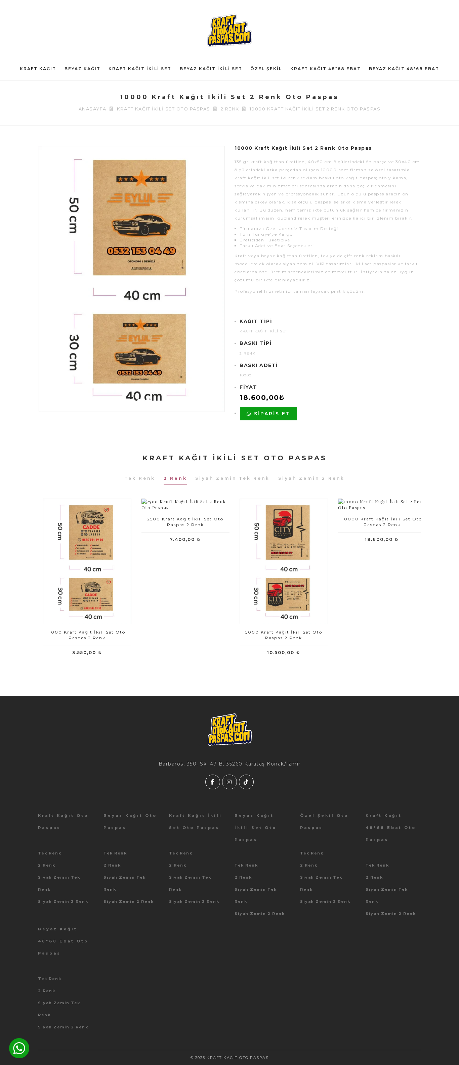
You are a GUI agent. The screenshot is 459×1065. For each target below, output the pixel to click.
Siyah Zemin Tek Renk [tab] (232, 478)
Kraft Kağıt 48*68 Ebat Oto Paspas (391, 827)
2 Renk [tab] (175, 478)
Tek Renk (49, 853)
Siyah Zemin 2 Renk (63, 901)
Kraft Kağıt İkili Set (140, 68)
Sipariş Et (271, 414)
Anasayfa (93, 108)
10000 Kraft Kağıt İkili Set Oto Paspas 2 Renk (382, 521)
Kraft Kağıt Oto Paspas (63, 821)
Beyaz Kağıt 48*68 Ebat (404, 68)
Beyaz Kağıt (82, 68)
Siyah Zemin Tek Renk (59, 883)
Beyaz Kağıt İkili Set (211, 68)
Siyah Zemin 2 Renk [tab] (311, 478)
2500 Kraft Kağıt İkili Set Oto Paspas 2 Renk (185, 521)
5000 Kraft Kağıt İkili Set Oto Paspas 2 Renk (283, 635)
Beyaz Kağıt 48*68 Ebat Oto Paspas (63, 941)
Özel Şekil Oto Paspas (324, 821)
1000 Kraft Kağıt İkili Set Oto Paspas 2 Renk (87, 635)
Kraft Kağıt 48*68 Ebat (325, 68)
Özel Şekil (266, 68)
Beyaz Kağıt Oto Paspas (130, 821)
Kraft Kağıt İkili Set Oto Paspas (163, 108)
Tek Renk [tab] (139, 478)
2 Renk (46, 865)
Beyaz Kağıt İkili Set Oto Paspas (256, 827)
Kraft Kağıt (38, 68)
